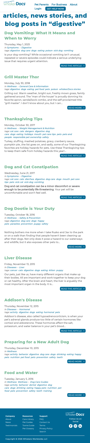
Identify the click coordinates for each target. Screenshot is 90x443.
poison (48, 50)
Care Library (28, 419)
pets (47, 89)
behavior (23, 354)
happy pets (40, 388)
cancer (13, 270)
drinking (61, 354)
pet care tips (49, 134)
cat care (14, 131)
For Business (59, 4)
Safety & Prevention (29, 218)
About (73, 4)
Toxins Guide (28, 425)
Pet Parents (42, 4)
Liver (21, 267)
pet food (39, 89)
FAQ (41, 419)
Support (43, 416)
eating (41, 50)
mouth (37, 134)
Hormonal (24, 309)
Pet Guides (27, 422)
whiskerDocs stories (70, 89)
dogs (33, 50)
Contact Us (45, 422)
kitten (52, 270)
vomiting (68, 50)
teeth (60, 357)
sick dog (58, 50)
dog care (25, 50)
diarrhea (29, 179)
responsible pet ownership (27, 137)
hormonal (49, 312)
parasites (15, 223)
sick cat (19, 182)
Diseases (11, 267)
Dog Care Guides (39, 382)
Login (38, 8)
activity (14, 312)
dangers (29, 131)
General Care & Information (33, 86)
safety (45, 137)
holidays (28, 134)
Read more (75, 107)
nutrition (15, 357)
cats (22, 131)
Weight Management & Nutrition (36, 128)
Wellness (12, 86)
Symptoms (13, 47)
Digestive (26, 47)
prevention (27, 223)
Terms (42, 425)
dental (32, 385)
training (47, 391)
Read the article (71, 65)
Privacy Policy (46, 428)
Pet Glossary (28, 428)
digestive (15, 50)
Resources (27, 416)
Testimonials (11, 425)
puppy (37, 223)
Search (43, 431)
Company (10, 416)
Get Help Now (55, 8)
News (8, 422)
